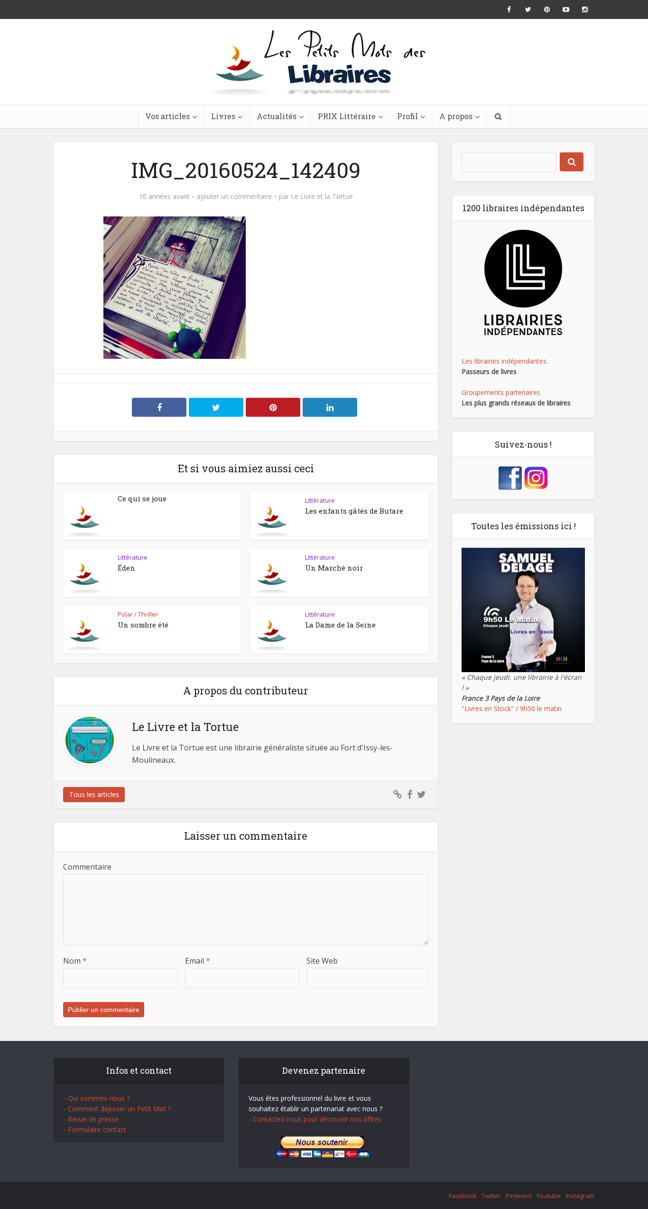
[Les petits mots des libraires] (324, 61)
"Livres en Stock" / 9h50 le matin (512, 708)
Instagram (579, 1195)
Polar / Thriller (138, 614)
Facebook (463, 1195)
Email (197, 961)
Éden (126, 567)
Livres (223, 116)
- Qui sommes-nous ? (97, 1098)
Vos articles (167, 116)
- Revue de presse (91, 1119)
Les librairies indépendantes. (505, 361)
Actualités (276, 116)
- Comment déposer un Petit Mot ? (117, 1108)
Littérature (320, 500)
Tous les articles (94, 794)
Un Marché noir (334, 567)
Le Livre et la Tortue (322, 196)
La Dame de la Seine (340, 624)
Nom (75, 961)
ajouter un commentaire (234, 196)
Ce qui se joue (142, 498)
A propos (455, 116)
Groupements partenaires (501, 392)
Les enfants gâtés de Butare (354, 510)
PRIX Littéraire (347, 116)
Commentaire (87, 867)
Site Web (322, 961)
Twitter (491, 1195)
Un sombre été (143, 624)
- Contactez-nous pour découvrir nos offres (315, 1119)
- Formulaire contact (95, 1129)
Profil (407, 116)
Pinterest (519, 1195)
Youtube (549, 1195)
